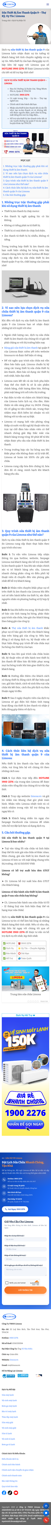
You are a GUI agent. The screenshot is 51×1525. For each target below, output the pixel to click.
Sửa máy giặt (7, 1422)
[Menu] (47, 4)
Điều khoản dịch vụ (10, 1459)
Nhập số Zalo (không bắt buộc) (15, 1255)
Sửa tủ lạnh (7, 1433)
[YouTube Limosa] (16, 1493)
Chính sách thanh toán (12, 1475)
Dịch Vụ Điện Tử (18, 20)
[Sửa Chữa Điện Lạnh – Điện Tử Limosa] (21, 4)
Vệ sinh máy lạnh (9, 1400)
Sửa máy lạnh (8, 1395)
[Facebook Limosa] (4, 1493)
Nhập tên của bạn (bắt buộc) (14, 1236)
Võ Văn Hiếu (27, 1349)
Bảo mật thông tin (9, 1481)
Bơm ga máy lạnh (9, 1406)
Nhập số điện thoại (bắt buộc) (14, 1245)
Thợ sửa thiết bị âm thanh (27, 628)
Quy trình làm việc (10, 1486)
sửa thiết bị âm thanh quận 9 (28, 49)
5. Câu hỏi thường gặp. (14, 195)
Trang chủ (6, 20)
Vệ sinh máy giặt (9, 1428)
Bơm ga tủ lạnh (8, 1444)
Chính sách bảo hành (11, 1464)
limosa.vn (36, 796)
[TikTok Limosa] (10, 1493)
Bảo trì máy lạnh (9, 1411)
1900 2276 (13, 1338)
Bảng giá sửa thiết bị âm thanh (21, 347)
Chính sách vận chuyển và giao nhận (18, 1470)
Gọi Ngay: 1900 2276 (16, 1209)
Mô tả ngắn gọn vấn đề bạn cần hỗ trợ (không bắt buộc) (23, 1265)
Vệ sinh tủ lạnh (8, 1439)
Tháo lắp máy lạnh (10, 1417)
